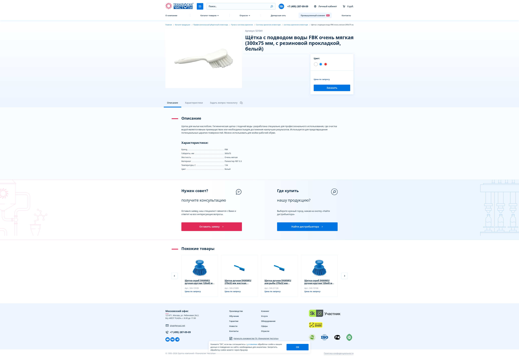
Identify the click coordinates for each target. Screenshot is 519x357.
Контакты (346, 15)
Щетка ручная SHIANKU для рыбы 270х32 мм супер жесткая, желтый (278, 282)
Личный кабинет (327, 6)
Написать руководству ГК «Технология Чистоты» (256, 338)
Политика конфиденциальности (339, 353)
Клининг (265, 311)
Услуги (264, 316)
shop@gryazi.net (177, 325)
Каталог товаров (208, 15)
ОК (297, 347)
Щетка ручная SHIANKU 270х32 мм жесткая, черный (238, 282)
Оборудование (268, 321)
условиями (252, 344)
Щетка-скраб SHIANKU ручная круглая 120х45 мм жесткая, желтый (319, 282)
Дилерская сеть (278, 15)
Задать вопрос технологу (223, 102)
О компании (171, 15)
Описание (172, 102)
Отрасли (244, 15)
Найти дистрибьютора (305, 226)
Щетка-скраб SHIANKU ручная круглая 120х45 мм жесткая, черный (199, 282)
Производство (236, 311)
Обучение (234, 316)
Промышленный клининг (313, 15)
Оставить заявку (209, 226)
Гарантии (233, 321)
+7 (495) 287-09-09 (297, 6)
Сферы (264, 326)
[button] (271, 6)
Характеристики (194, 102)
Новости (233, 326)
